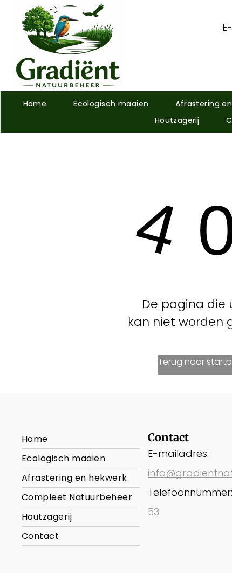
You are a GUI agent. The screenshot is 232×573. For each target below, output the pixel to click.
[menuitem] (35, 104)
